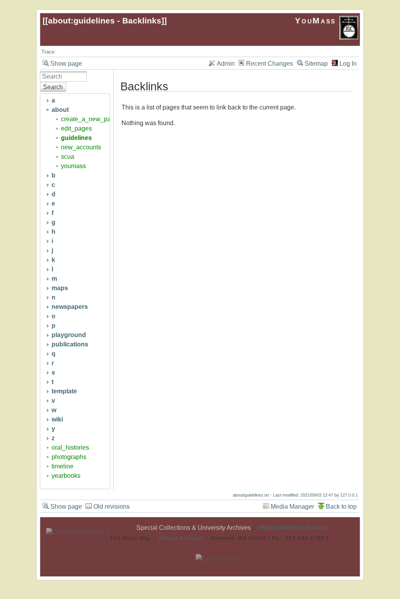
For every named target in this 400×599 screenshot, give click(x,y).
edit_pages (76, 128)
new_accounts (81, 147)
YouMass (317, 20)
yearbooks (66, 475)
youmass (73, 166)
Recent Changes (269, 63)
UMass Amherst (181, 538)
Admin (226, 63)
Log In (348, 63)
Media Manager (292, 506)
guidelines (76, 138)
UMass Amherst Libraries (292, 527)
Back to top (341, 506)
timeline (62, 466)
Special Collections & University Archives (193, 527)
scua (67, 156)
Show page (66, 63)
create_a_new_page (89, 119)
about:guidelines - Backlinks (104, 20)
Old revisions (111, 506)
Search (53, 87)
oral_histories (70, 447)
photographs (69, 457)
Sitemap (316, 63)
